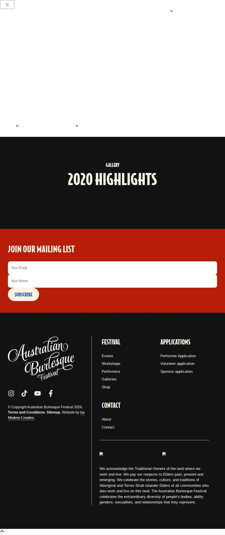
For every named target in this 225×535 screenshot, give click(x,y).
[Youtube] (37, 393)
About (215, 11)
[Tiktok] (24, 393)
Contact (93, 126)
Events (162, 11)
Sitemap (53, 412)
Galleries (35, 126)
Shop (9, 126)
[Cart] (7, 4)
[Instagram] (11, 393)
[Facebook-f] (50, 393)
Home (141, 11)
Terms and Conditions (26, 412)
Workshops (191, 11)
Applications (62, 126)
